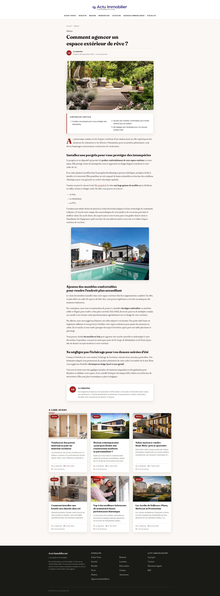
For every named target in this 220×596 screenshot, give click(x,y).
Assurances (124, 575)
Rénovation (104, 15)
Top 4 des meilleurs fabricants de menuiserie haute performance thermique (109, 508)
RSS (149, 571)
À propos (110, 397)
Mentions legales (155, 566)
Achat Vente (70, 15)
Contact (151, 562)
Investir (83, 15)
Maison (92, 15)
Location (116, 15)
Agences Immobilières (134, 15)
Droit (93, 571)
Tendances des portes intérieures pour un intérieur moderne (63, 445)
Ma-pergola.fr (100, 186)
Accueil (69, 26)
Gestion (122, 571)
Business (122, 557)
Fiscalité (151, 15)
